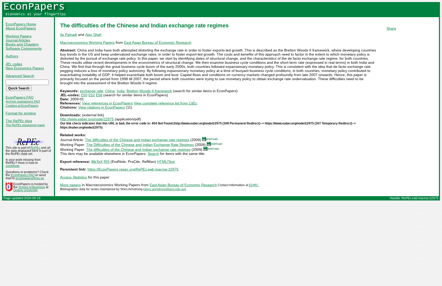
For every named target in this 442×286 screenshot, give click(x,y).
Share (391, 28)
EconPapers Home (21, 24)
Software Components (24, 48)
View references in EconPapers (107, 103)
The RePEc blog (19, 121)
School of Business (31, 187)
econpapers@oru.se (30, 178)
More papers (70, 185)
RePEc (35, 147)
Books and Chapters (22, 44)
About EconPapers (21, 28)
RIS (106, 162)
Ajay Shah (93, 35)
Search (153, 154)
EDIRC (254, 185)
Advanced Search (20, 76)
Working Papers (18, 36)
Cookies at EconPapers (22, 105)
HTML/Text (166, 162)
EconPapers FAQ (20, 97)
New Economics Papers (25, 68)
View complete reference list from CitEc (165, 103)
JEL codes (14, 64)
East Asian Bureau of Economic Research (157, 42)
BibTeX (97, 162)
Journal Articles (18, 40)
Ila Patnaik (68, 35)
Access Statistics (73, 177)
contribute (12, 165)
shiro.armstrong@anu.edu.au (164, 189)
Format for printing (21, 113)
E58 (99, 95)
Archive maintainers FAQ (23, 101)
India (121, 91)
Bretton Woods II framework (149, 91)
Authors (12, 56)
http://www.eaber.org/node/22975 (87, 119)
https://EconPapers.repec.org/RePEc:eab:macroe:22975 (133, 169)
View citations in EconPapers (101, 107)
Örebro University (25, 190)
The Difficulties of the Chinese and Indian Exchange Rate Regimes (140, 145)
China (110, 91)
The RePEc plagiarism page (25, 125)
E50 (84, 95)
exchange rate (91, 91)
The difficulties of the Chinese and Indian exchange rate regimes (137, 140)
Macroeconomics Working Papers (87, 42)
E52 (92, 95)
